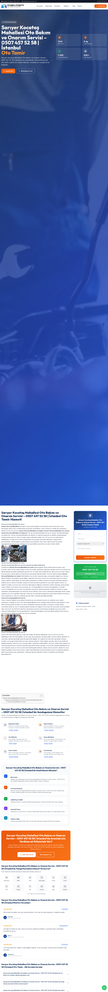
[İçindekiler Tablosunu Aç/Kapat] (40, 695)
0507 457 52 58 (103, 1)
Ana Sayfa (40, 6)
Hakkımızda (48, 6)
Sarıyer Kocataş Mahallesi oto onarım (56, 531)
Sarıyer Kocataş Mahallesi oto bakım (31, 531)
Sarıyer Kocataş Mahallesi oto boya (39, 533)
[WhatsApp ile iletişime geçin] (104, 987)
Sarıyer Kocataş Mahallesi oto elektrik (23, 535)
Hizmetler (57, 6)
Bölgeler (66, 6)
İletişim (80, 6)
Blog (74, 6)
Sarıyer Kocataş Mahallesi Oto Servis (12, 524)
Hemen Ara (101, 6)
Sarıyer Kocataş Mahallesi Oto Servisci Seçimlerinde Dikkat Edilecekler (23, 565)
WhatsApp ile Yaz (27, 71)
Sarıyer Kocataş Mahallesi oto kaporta (14, 533)
